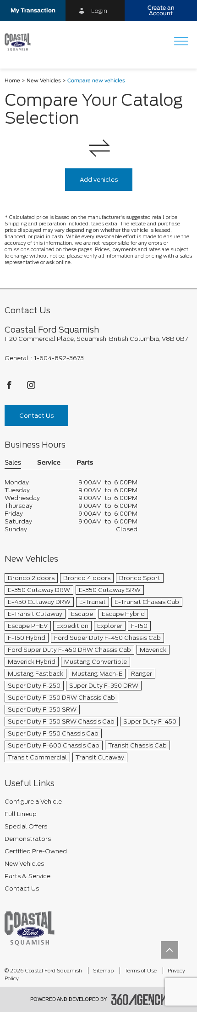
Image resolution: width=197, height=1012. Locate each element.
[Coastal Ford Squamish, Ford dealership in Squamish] (21, 42)
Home (12, 80)
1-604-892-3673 (59, 358)
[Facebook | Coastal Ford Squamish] (10, 387)
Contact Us (36, 415)
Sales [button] (13, 463)
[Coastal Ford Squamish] (30, 928)
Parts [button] (85, 463)
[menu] (181, 42)
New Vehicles (44, 80)
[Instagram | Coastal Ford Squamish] (31, 387)
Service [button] (48, 463)
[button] (33, 10)
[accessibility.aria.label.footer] (139, 999)
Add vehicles (99, 179)
